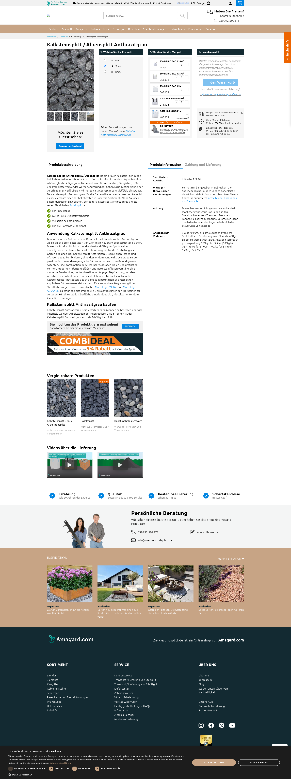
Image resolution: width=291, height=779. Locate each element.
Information (121, 710)
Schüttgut (53, 693)
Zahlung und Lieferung (203, 164)
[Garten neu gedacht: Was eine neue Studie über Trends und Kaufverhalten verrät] (120, 583)
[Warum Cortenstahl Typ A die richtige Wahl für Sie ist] (69, 583)
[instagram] (201, 725)
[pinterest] (221, 725)
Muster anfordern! (70, 146)
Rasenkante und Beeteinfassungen (68, 697)
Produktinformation (165, 164)
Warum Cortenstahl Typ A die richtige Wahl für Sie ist (68, 611)
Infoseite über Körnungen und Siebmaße (209, 199)
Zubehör (52, 710)
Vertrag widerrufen (125, 701)
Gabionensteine (56, 688)
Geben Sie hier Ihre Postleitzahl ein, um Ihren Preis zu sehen (174, 131)
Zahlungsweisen (124, 693)
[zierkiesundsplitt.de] (48, 15)
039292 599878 (229, 21)
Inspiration (53, 606)
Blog (201, 684)
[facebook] (211, 725)
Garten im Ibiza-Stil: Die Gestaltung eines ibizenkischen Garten (168, 611)
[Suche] (182, 15)
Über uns (204, 675)
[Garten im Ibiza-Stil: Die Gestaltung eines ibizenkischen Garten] (170, 583)
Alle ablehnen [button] (259, 762)
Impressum (205, 679)
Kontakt (225, 15)
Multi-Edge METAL (106, 287)
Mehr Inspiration (230, 558)
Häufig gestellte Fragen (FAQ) (132, 706)
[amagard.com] (95, 640)
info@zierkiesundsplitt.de (155, 540)
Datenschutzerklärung (212, 706)
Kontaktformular (208, 532)
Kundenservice (123, 675)
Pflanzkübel (54, 701)
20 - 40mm (115, 71)
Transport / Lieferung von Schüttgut (135, 684)
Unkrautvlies (54, 706)
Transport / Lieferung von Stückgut (135, 679)
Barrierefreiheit (208, 710)
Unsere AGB (206, 701)
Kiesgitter (53, 684)
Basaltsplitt (76, 205)
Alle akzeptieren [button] (214, 762)
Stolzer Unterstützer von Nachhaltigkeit (213, 690)
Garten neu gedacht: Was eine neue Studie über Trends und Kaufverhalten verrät (119, 613)
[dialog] (145, 762)
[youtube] (232, 725)
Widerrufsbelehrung (126, 697)
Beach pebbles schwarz (128, 420)
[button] (97, 775)
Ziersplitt (63, 36)
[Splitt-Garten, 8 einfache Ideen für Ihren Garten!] (221, 583)
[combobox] (140, 15)
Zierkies (51, 675)
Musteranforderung (126, 719)
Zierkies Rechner (124, 714)
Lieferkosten (122, 688)
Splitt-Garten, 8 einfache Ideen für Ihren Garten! (221, 611)
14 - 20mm (115, 66)
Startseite (51, 36)
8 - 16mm (114, 60)
